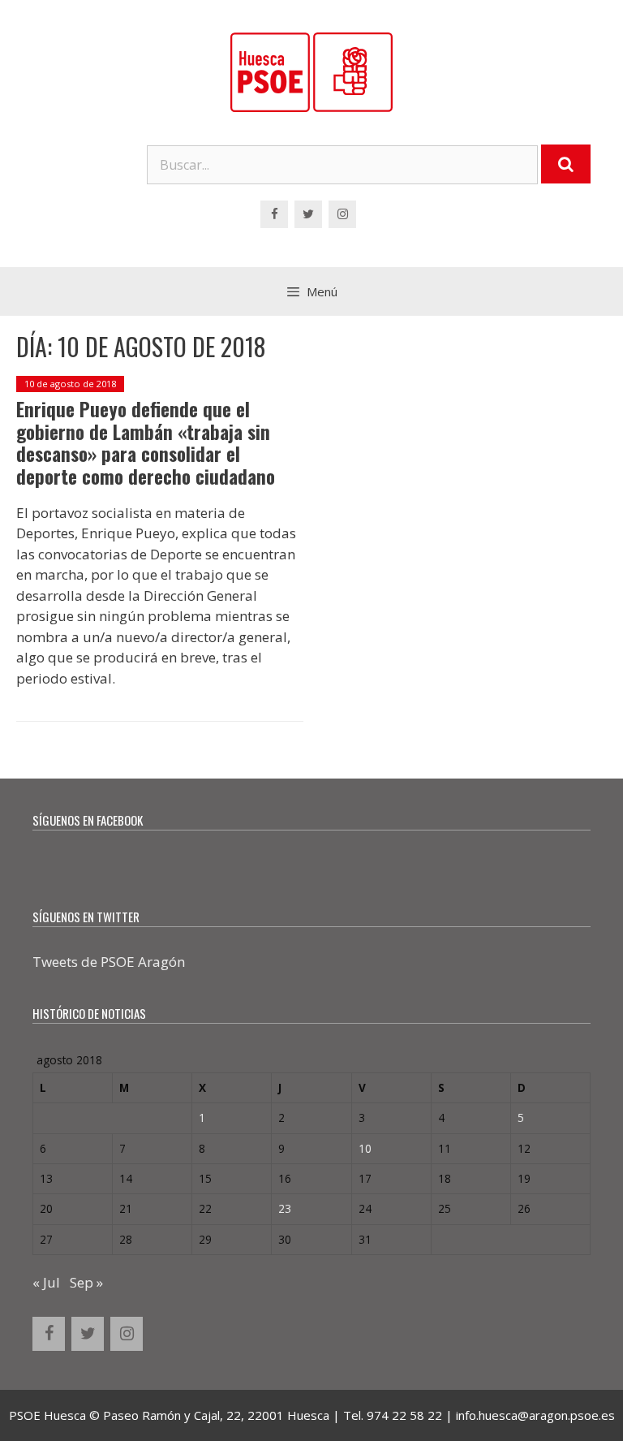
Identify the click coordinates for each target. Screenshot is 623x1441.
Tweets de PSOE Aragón (108, 961)
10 (365, 1148)
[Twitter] (308, 214)
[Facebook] (274, 214)
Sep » (86, 1282)
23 (284, 1208)
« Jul (46, 1282)
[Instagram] (342, 214)
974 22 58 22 (404, 1415)
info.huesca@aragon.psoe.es (535, 1415)
